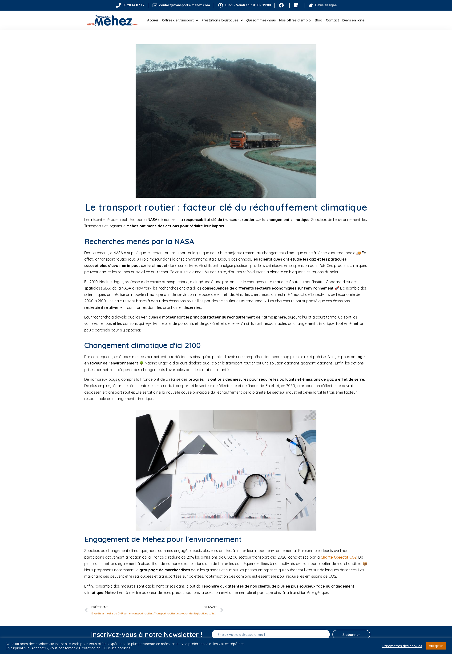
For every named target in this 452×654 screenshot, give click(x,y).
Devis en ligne (353, 20)
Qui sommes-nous (261, 20)
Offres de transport (178, 20)
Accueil (152, 20)
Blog (318, 20)
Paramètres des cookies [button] (402, 646)
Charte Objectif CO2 (339, 557)
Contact (332, 20)
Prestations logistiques (220, 20)
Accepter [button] (436, 646)
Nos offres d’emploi (295, 20)
